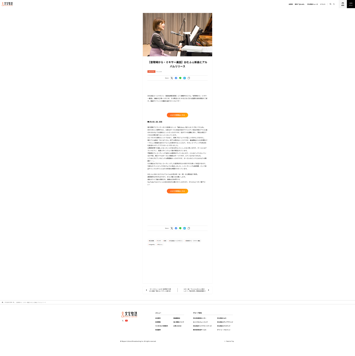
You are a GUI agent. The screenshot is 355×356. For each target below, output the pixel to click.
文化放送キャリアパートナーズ (202, 326)
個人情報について (178, 322)
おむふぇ (160, 244)
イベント (322, 4)
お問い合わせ (177, 326)
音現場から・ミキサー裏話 (193, 241)
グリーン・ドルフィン (223, 330)
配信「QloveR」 (300, 4)
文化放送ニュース (312, 4)
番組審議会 (176, 318)
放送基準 (158, 330)
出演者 (291, 4)
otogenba (152, 244)
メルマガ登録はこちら (177, 115)
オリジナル (151, 71)
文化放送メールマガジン (176, 241)
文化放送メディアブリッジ (225, 322)
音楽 (165, 241)
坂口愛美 (151, 241)
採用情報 (158, 322)
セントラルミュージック (200, 322)
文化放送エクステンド (223, 326)
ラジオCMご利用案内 (161, 326)
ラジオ (159, 241)
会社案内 (158, 318)
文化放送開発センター (199, 318)
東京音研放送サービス (199, 330)
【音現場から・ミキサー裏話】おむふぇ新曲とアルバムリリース (31, 302)
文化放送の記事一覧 (9, 302)
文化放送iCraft (221, 318)
